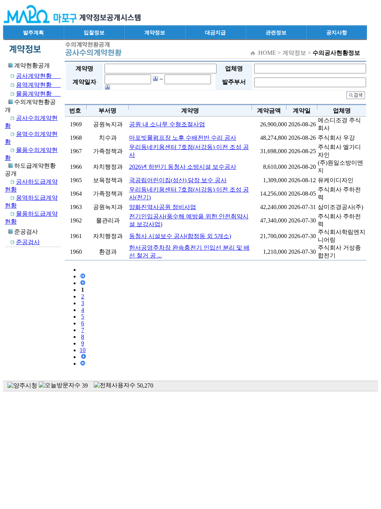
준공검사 (28, 242)
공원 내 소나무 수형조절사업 (167, 124)
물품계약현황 (38, 94)
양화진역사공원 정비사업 (162, 207)
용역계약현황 (38, 85)
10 (83, 350)
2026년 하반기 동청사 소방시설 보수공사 (182, 167)
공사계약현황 (38, 76)
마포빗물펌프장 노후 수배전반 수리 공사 (182, 138)
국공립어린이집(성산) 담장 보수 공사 (178, 180)
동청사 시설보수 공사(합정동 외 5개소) (180, 236)
